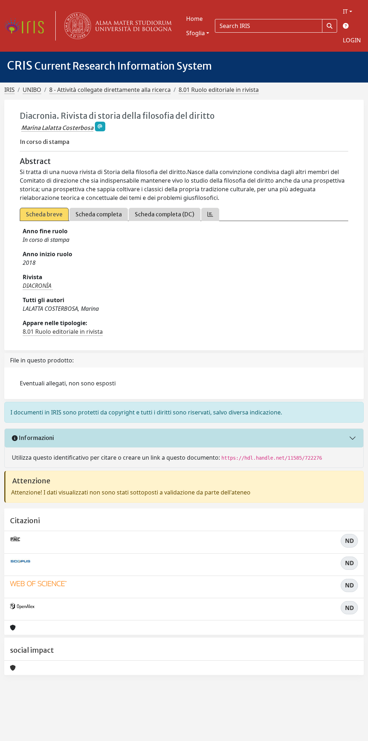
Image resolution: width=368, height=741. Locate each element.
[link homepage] (27, 26)
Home (194, 19)
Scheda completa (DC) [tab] (164, 214)
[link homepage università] (116, 26)
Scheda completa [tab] (98, 214)
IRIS (9, 90)
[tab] (210, 214)
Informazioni (36, 437)
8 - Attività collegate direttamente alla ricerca (110, 90)
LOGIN (352, 40)
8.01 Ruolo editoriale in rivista (219, 90)
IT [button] (345, 11)
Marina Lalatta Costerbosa (57, 127)
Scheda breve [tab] (44, 214)
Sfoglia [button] (195, 33)
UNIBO (32, 90)
